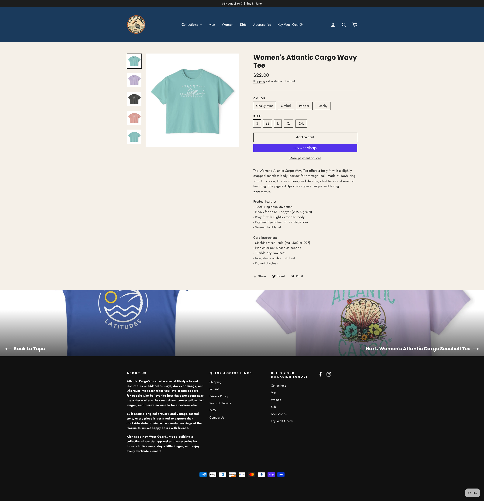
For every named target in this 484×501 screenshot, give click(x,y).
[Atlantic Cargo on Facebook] (320, 374)
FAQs (212, 410)
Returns (214, 389)
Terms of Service (220, 403)
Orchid (286, 105)
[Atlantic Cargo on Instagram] (329, 374)
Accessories (262, 24)
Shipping (259, 81)
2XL (301, 123)
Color (259, 98)
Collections (190, 24)
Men (212, 24)
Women (227, 24)
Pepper (304, 105)
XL (288, 123)
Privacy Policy (218, 396)
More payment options (305, 158)
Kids (243, 24)
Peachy (322, 105)
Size (257, 116)
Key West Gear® (290, 24)
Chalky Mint (264, 105)
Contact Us (216, 417)
